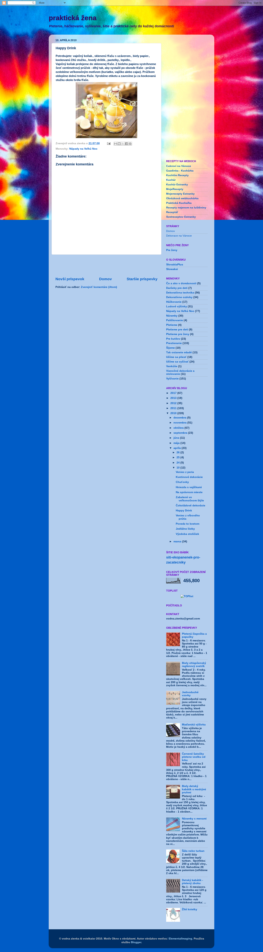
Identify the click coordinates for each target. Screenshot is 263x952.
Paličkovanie (174, 320)
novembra (180, 422)
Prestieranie (174, 343)
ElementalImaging (180, 938)
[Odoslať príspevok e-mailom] (108, 143)
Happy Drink (184, 510)
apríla (177, 448)
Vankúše (171, 366)
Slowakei (172, 269)
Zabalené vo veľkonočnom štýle (190, 499)
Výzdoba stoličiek (187, 534)
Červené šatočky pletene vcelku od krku (193, 756)
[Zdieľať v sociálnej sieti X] (123, 144)
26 (178, 452)
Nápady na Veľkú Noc (83, 148)
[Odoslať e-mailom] (115, 144)
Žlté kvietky (189, 909)
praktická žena (72, 18)
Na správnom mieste (189, 492)
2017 (173, 393)
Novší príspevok (69, 279)
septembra (180, 432)
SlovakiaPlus (174, 264)
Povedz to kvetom (187, 523)
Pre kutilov (173, 338)
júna (176, 437)
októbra (178, 427)
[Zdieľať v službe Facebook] (126, 144)
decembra (180, 417)
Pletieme (171, 324)
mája (176, 443)
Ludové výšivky (176, 306)
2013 (173, 398)
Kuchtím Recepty (177, 175)
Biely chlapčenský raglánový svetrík (194, 665)
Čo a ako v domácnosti (181, 283)
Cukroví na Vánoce (178, 166)
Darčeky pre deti (177, 288)
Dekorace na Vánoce (179, 235)
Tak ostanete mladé (179, 352)
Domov (105, 279)
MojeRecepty (174, 189)
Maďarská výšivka (194, 724)
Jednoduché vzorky (190, 694)
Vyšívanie (172, 378)
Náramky (172, 315)
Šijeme (170, 347)
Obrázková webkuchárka (182, 198)
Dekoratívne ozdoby (179, 297)
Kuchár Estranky (177, 184)
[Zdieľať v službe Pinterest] (130, 144)
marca (177, 541)
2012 (173, 403)
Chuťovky (182, 482)
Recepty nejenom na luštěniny (186, 207)
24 (178, 462)
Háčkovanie (174, 301)
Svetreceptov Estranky (181, 216)
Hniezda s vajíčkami (189, 487)
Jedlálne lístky (185, 528)
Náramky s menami (194, 818)
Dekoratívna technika (180, 292)
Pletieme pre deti (177, 329)
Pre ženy (171, 250)
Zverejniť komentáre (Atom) (99, 287)
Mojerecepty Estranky (180, 193)
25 (178, 457)
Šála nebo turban (193, 850)
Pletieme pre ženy (177, 334)
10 (178, 467)
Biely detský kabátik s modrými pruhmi (194, 789)
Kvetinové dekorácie (189, 477)
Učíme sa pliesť (176, 357)
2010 (173, 413)
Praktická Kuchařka (179, 203)
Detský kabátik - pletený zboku (192, 882)
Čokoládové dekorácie (190, 505)
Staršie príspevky (142, 279)
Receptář (172, 212)
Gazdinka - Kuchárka (179, 170)
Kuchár (171, 179)
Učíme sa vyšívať (177, 361)
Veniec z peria (185, 472)
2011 (173, 408)
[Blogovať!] (119, 144)
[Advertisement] (106, 265)
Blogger (136, 942)
